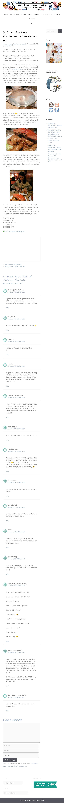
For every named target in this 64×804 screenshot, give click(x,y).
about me (12, 14)
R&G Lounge (17, 69)
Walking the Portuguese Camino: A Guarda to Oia (55, 125)
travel (24, 44)
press (24, 14)
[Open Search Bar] (32, 23)
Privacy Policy (40, 800)
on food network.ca (46, 14)
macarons (36, 14)
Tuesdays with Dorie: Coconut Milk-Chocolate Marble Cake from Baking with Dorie (55, 158)
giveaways (57, 14)
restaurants (9, 44)
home (6, 14)
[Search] (60, 31)
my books (18, 14)
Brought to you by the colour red (15, 266)
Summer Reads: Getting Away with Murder (53, 140)
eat (4, 44)
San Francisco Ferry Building (13, 264)
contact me (32, 19)
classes (30, 14)
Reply (7, 307)
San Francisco (17, 44)
